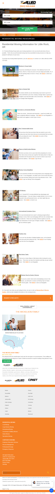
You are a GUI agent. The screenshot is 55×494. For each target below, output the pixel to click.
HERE (40, 115)
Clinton (6, 408)
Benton (29, 411)
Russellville (7, 393)
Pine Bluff (30, 393)
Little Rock (30, 396)
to (51, 19)
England (7, 405)
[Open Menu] (3, 3)
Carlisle (30, 408)
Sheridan (7, 414)
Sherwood (30, 414)
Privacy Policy (6, 462)
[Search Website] (48, 472)
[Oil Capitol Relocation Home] (28, 3)
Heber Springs (8, 402)
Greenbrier (30, 402)
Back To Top (6, 489)
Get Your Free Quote (27, 29)
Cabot (6, 411)
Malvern (7, 396)
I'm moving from (46, 12)
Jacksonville (8, 399)
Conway (30, 405)
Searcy (29, 390)
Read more (6, 361)
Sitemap (5, 464)
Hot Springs (30, 399)
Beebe (6, 390)
